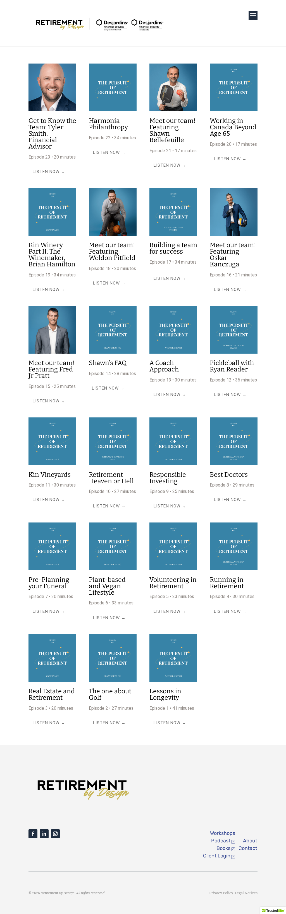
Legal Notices (246, 893)
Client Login (216, 856)
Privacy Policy (222, 893)
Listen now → (49, 171)
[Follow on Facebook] (32, 833)
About (250, 841)
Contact (248, 848)
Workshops (222, 833)
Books (223, 848)
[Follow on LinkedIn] (44, 833)
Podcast (220, 841)
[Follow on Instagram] (55, 833)
